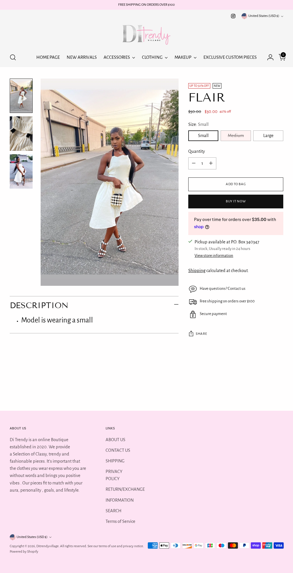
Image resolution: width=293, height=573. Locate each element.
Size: (198, 124)
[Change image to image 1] (21, 96)
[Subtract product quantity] (194, 163)
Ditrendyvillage (47, 546)
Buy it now (236, 201)
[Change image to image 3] (21, 171)
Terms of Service (120, 521)
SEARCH (113, 511)
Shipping (196, 270)
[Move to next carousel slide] (278, 391)
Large (268, 135)
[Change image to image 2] (21, 133)
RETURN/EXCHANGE (125, 489)
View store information (214, 255)
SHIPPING (115, 461)
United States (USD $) (263, 16)
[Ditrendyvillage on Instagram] (233, 16)
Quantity (196, 151)
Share (201, 334)
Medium (236, 135)
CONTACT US (118, 450)
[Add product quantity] (211, 163)
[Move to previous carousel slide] (265, 391)
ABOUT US (115, 439)
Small (203, 135)
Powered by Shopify (24, 552)
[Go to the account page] (268, 57)
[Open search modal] (13, 57)
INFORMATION (120, 500)
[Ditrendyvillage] (146, 34)
